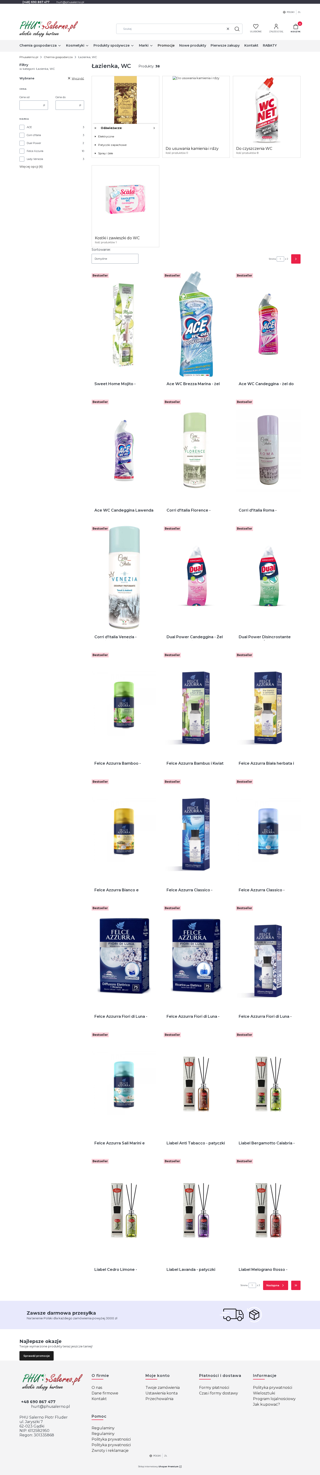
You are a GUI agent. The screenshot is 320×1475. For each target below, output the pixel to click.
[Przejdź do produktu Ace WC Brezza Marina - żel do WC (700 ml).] (196, 324)
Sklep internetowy (158, 1466)
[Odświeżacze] (125, 110)
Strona (272, 259)
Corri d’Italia (34, 135)
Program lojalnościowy (274, 1399)
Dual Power (34, 143)
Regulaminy (103, 1428)
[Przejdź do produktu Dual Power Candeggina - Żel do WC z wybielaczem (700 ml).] (196, 577)
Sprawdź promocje (36, 1355)
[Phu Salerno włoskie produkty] (51, 1382)
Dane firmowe (105, 1393)
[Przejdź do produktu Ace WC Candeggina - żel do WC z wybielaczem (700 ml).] (268, 324)
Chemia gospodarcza (58, 57)
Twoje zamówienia (162, 1387)
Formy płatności (214, 1387)
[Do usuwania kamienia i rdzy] (196, 78)
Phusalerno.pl (28, 57)
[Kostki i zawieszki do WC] (125, 199)
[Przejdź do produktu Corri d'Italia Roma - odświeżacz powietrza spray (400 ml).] (268, 450)
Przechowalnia (159, 1399)
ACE (29, 127)
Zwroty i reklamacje (110, 1450)
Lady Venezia (35, 159)
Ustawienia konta (161, 1393)
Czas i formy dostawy (218, 1393)
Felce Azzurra (35, 151)
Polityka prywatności (272, 1387)
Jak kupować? (266, 1404)
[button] (237, 29)
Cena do (61, 97)
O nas (97, 1387)
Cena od (24, 97)
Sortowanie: (101, 249)
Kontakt (99, 1399)
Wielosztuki (264, 1393)
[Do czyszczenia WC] (266, 110)
